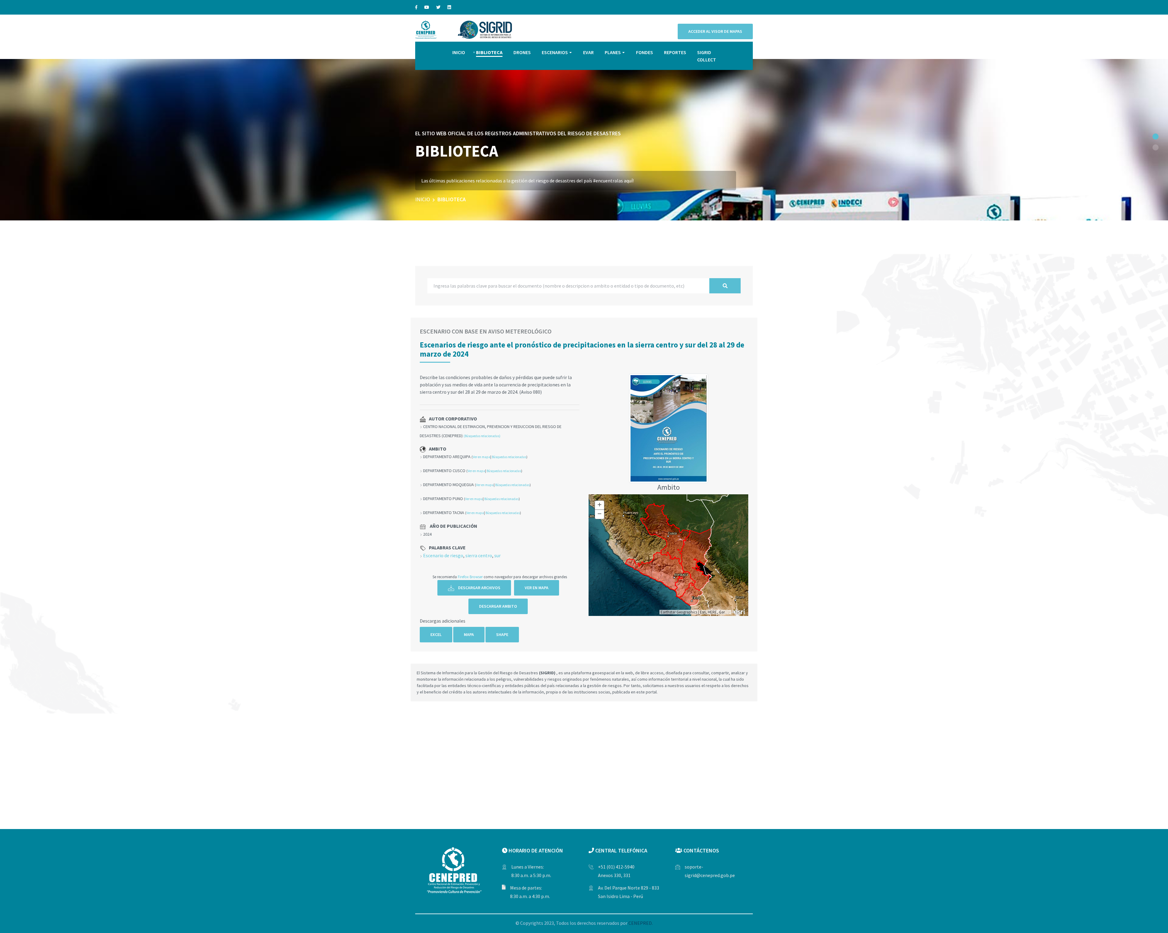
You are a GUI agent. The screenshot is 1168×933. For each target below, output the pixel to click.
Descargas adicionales (442, 621)
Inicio (422, 199)
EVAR (588, 52)
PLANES (613, 52)
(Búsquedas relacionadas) (482, 436)
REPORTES (675, 52)
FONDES (644, 52)
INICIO (458, 52)
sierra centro (478, 555)
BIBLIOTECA (489, 52)
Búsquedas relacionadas (509, 457)
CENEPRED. (640, 923)
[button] (1155, 136)
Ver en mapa (481, 457)
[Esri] (740, 611)
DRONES (522, 52)
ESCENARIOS (555, 52)
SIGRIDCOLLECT (706, 56)
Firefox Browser (470, 576)
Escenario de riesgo (443, 555)
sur (497, 555)
